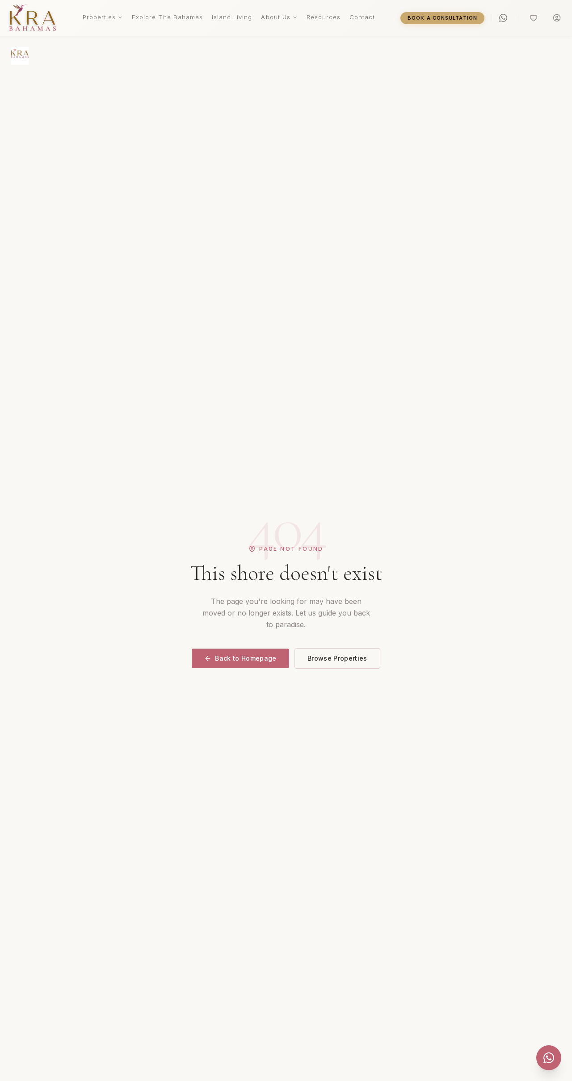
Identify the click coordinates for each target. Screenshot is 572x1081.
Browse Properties (337, 658)
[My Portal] (557, 18)
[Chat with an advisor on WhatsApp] (505, 18)
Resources (324, 17)
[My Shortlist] (534, 18)
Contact (362, 17)
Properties (99, 17)
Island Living (232, 17)
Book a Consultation (442, 18)
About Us (275, 17)
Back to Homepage (246, 658)
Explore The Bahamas (167, 17)
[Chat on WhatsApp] (548, 1057)
